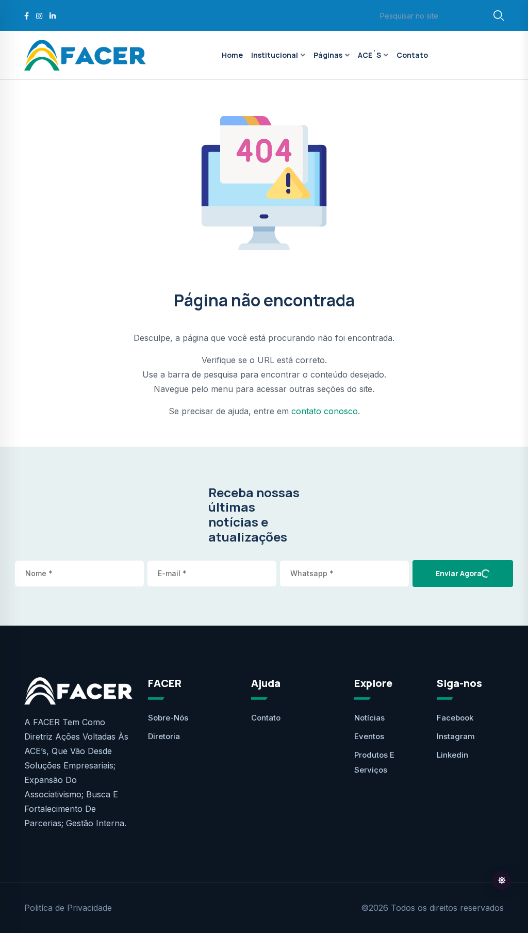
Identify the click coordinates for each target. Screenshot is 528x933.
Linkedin (452, 755)
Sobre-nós (168, 718)
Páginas (328, 55)
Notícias (369, 718)
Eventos (369, 736)
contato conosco (324, 411)
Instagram (456, 736)
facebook (455, 718)
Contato (412, 55)
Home (232, 55)
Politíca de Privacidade (68, 908)
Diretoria (164, 736)
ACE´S (369, 55)
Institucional (274, 55)
